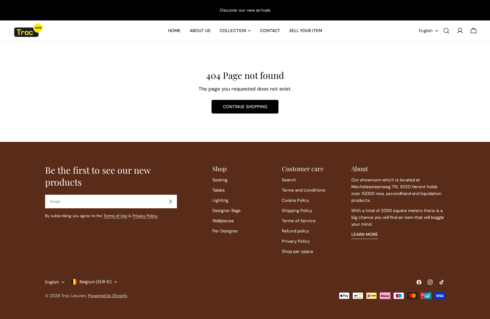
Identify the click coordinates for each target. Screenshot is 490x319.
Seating (219, 180)
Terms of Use (115, 215)
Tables (218, 190)
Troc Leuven (73, 296)
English (426, 30)
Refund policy (295, 231)
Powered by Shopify (107, 296)
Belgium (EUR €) (95, 282)
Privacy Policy (296, 241)
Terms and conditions (303, 190)
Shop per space (297, 251)
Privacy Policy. (145, 215)
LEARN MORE (364, 234)
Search (289, 180)
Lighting (220, 200)
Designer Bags (226, 210)
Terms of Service (299, 221)
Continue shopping (245, 107)
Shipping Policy (297, 210)
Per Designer (225, 231)
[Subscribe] (170, 201)
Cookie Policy (295, 200)
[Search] (446, 30)
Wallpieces (223, 221)
